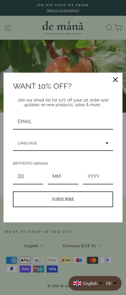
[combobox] (63, 144)
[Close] (115, 80)
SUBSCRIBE (63, 199)
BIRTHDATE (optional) (30, 163)
